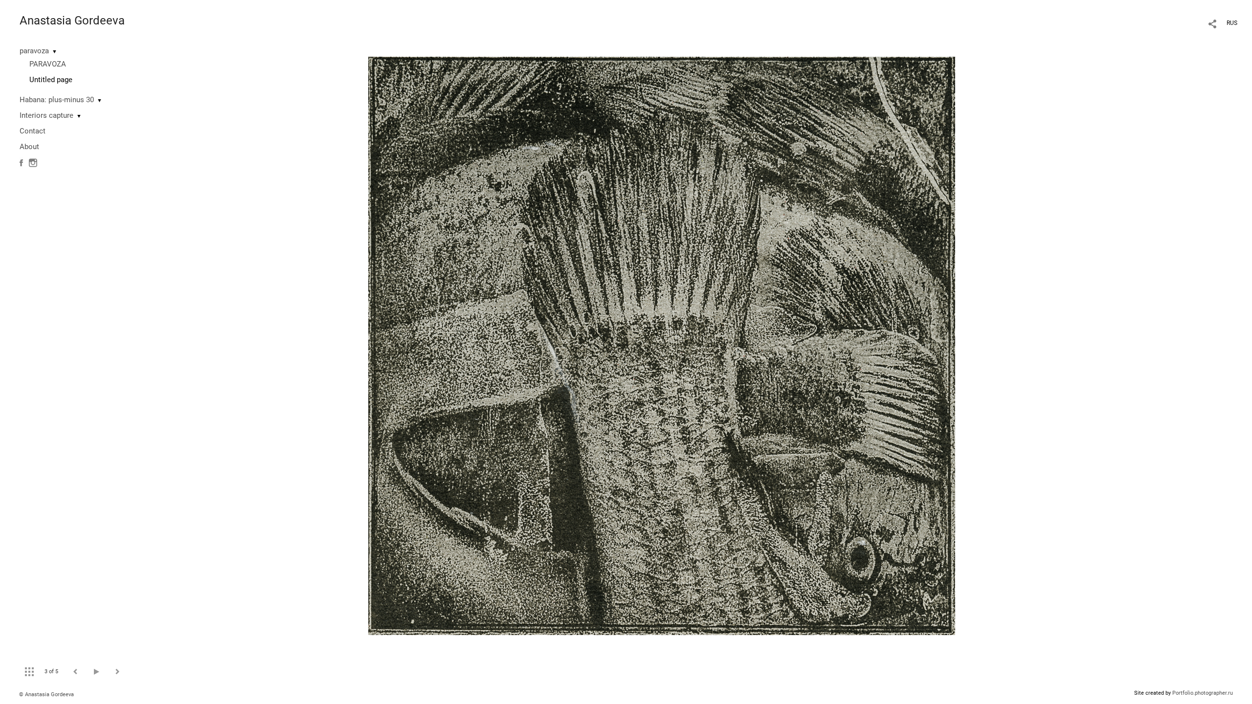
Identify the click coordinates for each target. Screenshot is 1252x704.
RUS (1232, 23)
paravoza (34, 50)
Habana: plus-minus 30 (57, 99)
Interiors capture (46, 115)
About (29, 146)
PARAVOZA (47, 64)
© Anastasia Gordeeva (46, 694)
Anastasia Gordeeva (72, 20)
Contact (32, 131)
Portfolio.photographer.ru (1202, 693)
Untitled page (50, 79)
